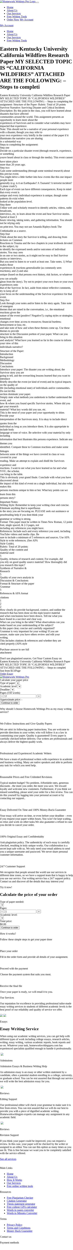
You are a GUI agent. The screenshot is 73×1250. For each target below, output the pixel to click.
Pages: (3, 908)
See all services (8, 1159)
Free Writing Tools (17, 16)
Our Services (14, 13)
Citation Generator (17, 1200)
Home (10, 7)
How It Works (14, 1179)
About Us (12, 10)
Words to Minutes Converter (22, 1213)
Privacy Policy (14, 1224)
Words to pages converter (20, 1210)
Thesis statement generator (21, 1203)
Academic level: (8, 914)
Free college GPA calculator (22, 1206)
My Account (26, 19)
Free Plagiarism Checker (20, 1197)
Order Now (13, 19)
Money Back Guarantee (19, 1230)
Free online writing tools (20, 1186)
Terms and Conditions (18, 1227)
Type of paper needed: (12, 901)
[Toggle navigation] (37, 2)
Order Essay (6, 673)
